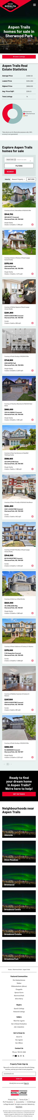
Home (10, 969)
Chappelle (19, 989)
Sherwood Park (17, 969)
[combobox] (22, 159)
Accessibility (20, 1102)
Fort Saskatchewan (19, 980)
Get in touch (19, 794)
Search (10, 172)
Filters (19, 166)
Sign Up (19, 1079)
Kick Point (19, 1106)
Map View (31, 179)
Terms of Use (23, 1099)
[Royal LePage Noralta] (10, 6)
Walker (19, 983)
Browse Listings (19, 56)
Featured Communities (19, 976)
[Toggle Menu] (34, 5)
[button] (11, 159)
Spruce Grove (19, 992)
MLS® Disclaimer (8, 1102)
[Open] (30, 161)
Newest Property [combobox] (17, 179)
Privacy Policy (12, 1099)
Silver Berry (19, 999)
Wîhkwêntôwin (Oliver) (19, 986)
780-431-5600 (21, 1052)
